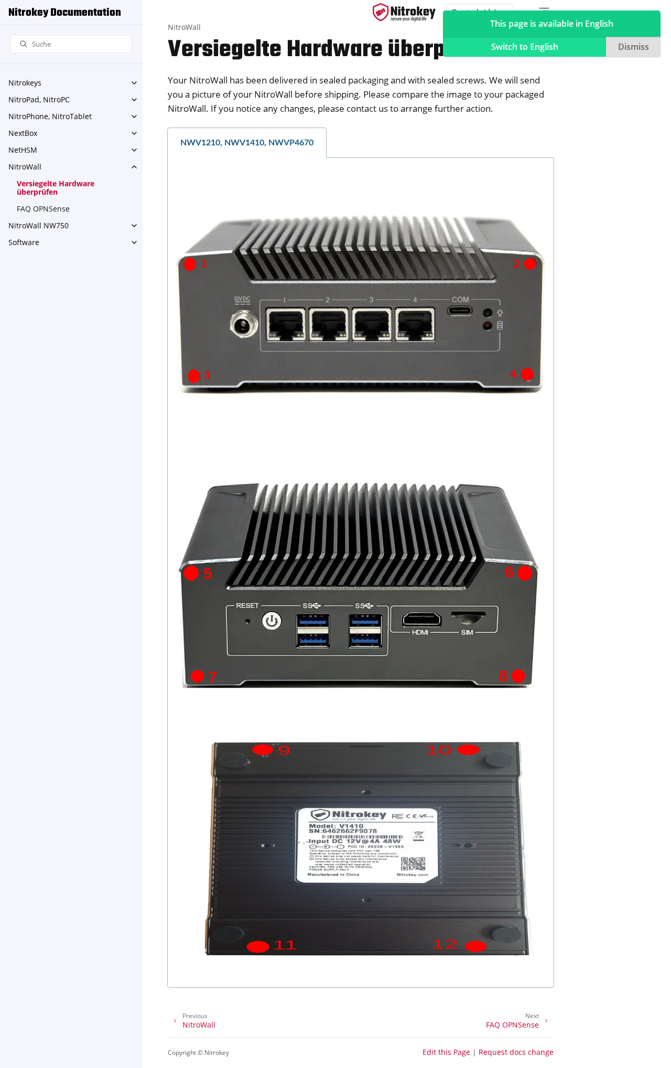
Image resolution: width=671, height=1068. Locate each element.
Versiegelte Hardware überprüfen (55, 187)
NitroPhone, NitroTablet (50, 116)
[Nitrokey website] (404, 12)
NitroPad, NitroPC (39, 99)
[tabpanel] (360, 573)
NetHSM (22, 150)
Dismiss (633, 46)
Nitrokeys (24, 83)
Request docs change (516, 1052)
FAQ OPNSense (43, 209)
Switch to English (524, 46)
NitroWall (24, 167)
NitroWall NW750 (38, 225)
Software (23, 242)
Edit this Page (446, 1052)
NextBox (22, 133)
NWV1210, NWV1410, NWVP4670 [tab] (246, 143)
